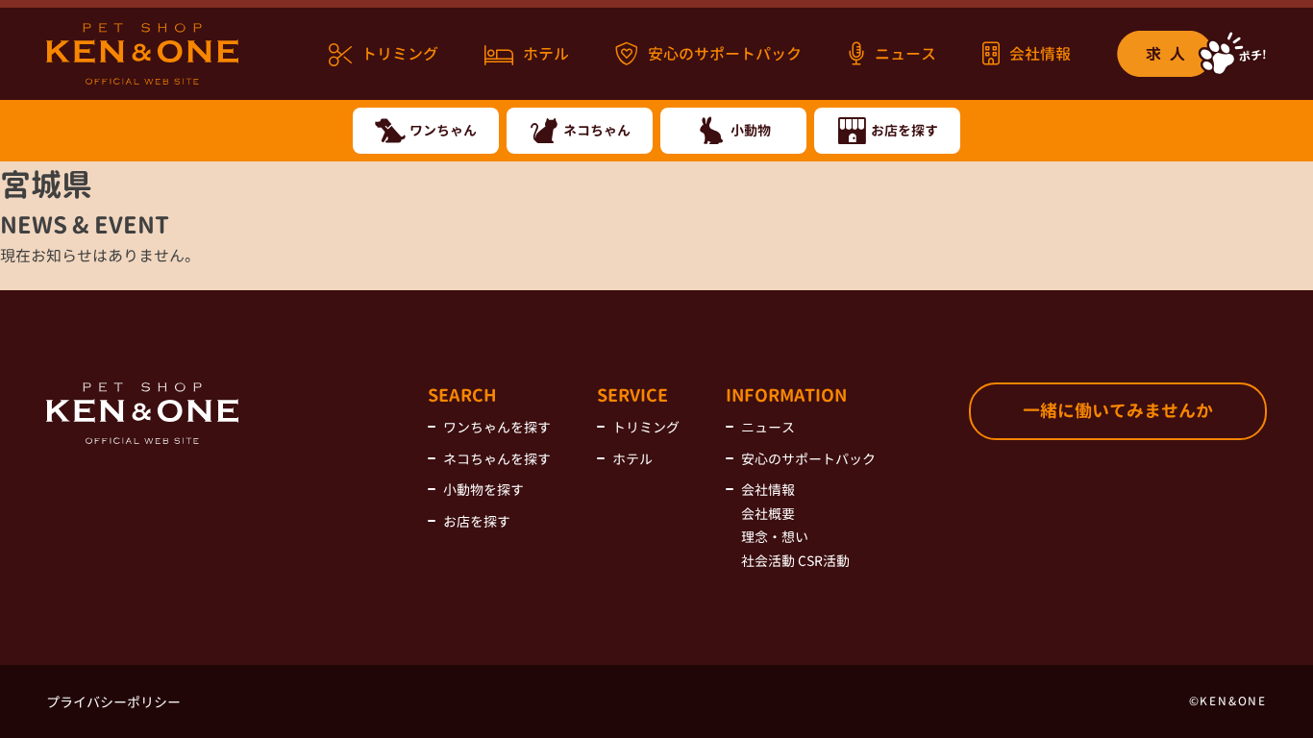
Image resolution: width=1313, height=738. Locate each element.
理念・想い (774, 537)
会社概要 (768, 513)
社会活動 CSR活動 (795, 561)
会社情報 (1040, 53)
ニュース (905, 53)
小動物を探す (483, 489)
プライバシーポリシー (113, 702)
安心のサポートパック (725, 53)
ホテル (546, 53)
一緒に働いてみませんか (1118, 411)
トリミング (399, 53)
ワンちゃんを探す (497, 427)
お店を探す (476, 521)
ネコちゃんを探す (497, 459)
